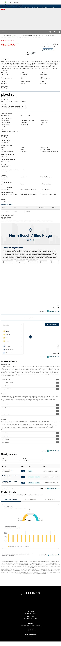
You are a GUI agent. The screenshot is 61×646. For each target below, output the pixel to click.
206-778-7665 (30, 616)
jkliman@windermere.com (30, 618)
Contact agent (5, 31)
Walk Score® (33, 318)
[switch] (51, 32)
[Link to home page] (7, 3)
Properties (35, 7)
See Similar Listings (48, 49)
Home (21, 7)
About (27, 7)
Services (45, 7)
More (53, 7)
